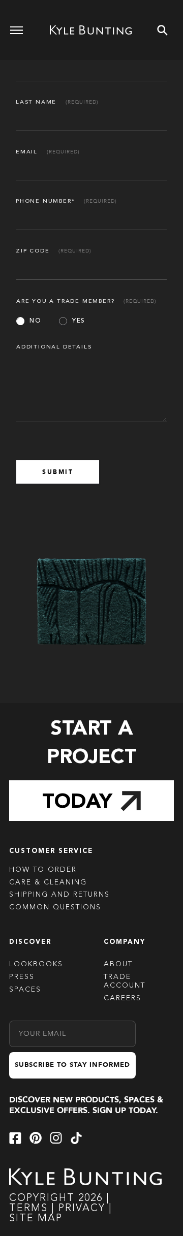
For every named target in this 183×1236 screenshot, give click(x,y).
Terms (28, 1208)
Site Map (36, 1219)
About (118, 964)
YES (78, 321)
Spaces (25, 989)
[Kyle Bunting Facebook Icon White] (15, 1138)
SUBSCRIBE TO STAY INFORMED (72, 1064)
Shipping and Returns (59, 894)
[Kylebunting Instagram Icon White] (56, 1138)
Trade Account (124, 981)
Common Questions (55, 907)
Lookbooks (36, 964)
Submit (57, 472)
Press (22, 976)
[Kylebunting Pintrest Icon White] (35, 1138)
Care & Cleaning (48, 882)
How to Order (43, 869)
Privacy (83, 1208)
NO (35, 321)
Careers (122, 998)
